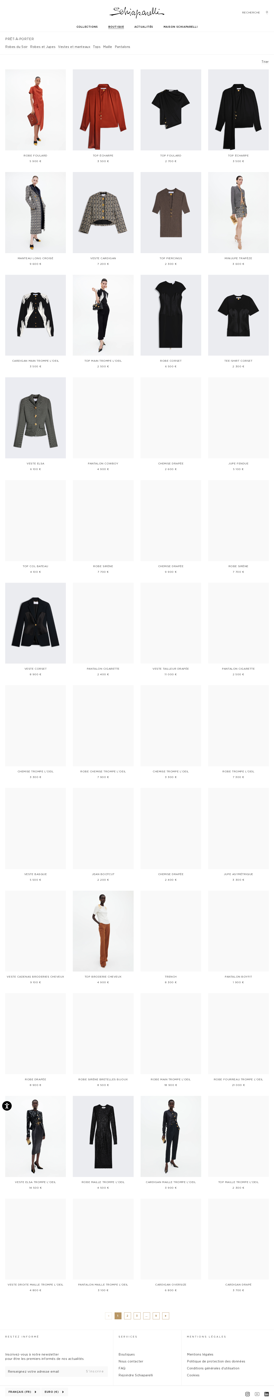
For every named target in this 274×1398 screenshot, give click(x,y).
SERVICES (128, 1337)
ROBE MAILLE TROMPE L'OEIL (103, 1182)
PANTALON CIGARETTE (103, 668)
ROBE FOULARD (35, 155)
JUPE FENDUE (238, 463)
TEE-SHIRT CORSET (238, 361)
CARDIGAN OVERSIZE (170, 1284)
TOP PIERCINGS (171, 258)
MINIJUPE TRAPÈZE (238, 258)
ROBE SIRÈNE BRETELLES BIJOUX (103, 1079)
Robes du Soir (16, 47)
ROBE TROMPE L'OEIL (238, 771)
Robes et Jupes (42, 47)
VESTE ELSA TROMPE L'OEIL (35, 1182)
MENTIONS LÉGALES (207, 1337)
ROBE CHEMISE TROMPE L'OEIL (103, 771)
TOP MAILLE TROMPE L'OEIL (238, 1182)
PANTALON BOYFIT (238, 976)
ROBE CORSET (171, 361)
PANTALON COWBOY (103, 463)
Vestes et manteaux (74, 47)
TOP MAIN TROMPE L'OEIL (103, 361)
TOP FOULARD (170, 155)
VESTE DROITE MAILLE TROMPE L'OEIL (35, 1284)
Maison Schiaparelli (181, 27)
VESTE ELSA (35, 463)
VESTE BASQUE (35, 874)
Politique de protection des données (216, 1361)
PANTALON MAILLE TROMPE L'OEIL (103, 1284)
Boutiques (126, 1354)
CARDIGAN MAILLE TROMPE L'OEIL (171, 1182)
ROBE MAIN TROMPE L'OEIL (171, 1079)
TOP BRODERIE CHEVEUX (103, 976)
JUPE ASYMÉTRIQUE (238, 874)
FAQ (122, 1368)
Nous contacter (130, 1361)
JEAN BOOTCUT (103, 874)
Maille (107, 47)
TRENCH (171, 976)
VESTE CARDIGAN (103, 258)
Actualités (143, 27)
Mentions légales (200, 1354)
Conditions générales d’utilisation (213, 1368)
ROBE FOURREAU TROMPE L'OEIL (238, 1079)
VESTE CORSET (35, 668)
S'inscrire (95, 1371)
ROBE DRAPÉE (35, 1079)
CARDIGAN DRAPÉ (238, 1284)
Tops (97, 47)
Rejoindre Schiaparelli (135, 1375)
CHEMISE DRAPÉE (171, 463)
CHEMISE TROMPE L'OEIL (36, 771)
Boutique (116, 27)
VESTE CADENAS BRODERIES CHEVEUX (35, 976)
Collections (87, 27)
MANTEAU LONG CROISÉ (36, 258)
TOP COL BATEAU (35, 566)
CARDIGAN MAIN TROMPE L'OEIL (35, 361)
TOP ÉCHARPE (103, 155)
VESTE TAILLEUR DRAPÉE (170, 668)
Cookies (193, 1375)
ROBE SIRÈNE (103, 566)
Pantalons (122, 47)
